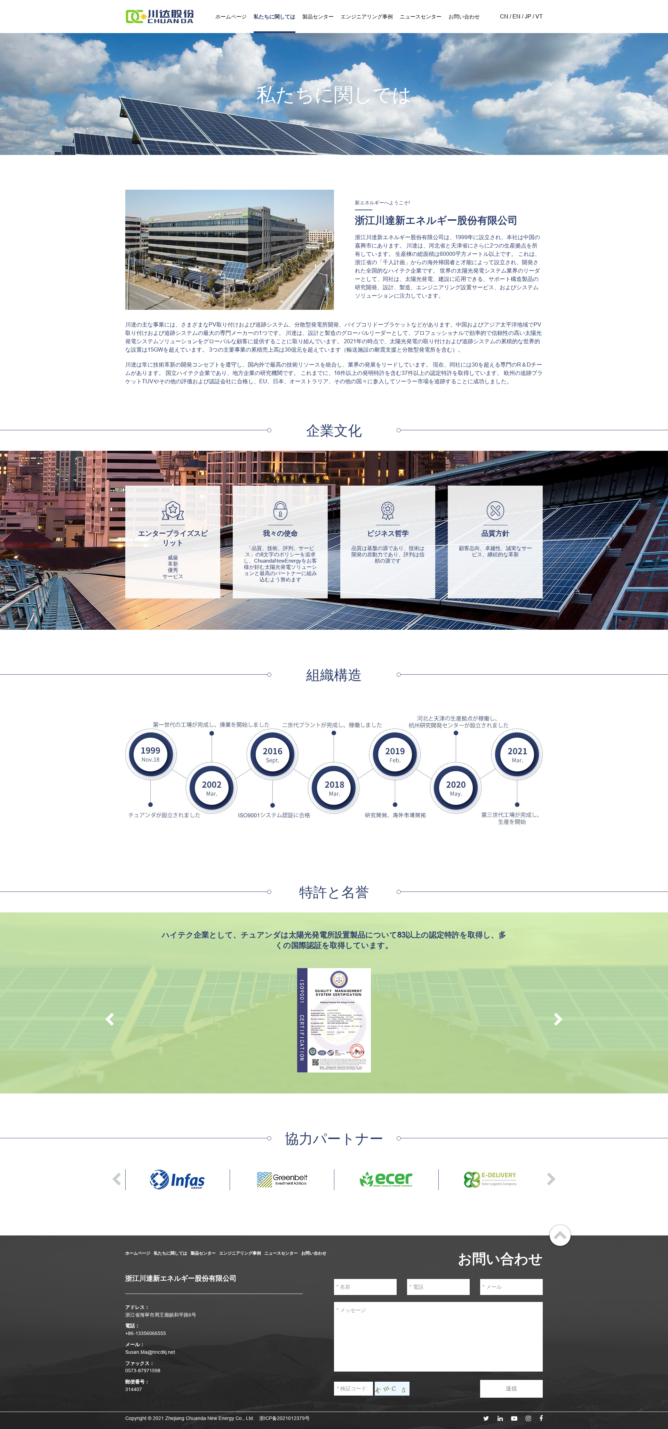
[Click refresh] (392, 1389)
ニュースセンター (421, 16)
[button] (109, 1020)
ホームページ (231, 16)
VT (539, 16)
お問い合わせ (464, 16)
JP (528, 16)
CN (504, 16)
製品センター (318, 16)
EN (516, 16)
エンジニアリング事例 (367, 16)
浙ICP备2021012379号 (284, 1418)
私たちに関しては (274, 16)
